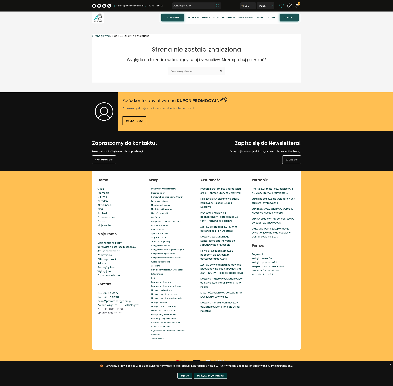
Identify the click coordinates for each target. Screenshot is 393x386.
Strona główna (101, 36)
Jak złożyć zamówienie (265, 270)
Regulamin (258, 254)
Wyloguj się (104, 271)
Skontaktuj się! (104, 159)
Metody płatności (262, 274)
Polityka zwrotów (262, 258)
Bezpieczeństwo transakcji (268, 266)
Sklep (100, 189)
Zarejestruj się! (134, 120)
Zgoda (185, 375)
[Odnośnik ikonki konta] (289, 6)
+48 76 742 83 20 (155, 5)
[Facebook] (94, 6)
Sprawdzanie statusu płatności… (116, 247)
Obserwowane (245, 17)
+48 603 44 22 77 (107, 293)
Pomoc (260, 17)
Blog (216, 17)
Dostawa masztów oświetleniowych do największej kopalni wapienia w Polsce (221, 283)
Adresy (101, 263)
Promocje (193, 17)
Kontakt (289, 17)
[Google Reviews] (109, 6)
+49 (100, 297)
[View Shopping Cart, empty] (297, 6)
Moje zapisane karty (109, 243)
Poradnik (102, 201)
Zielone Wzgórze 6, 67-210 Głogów (117, 305)
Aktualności (104, 205)
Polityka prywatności (264, 262)
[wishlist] (281, 5)
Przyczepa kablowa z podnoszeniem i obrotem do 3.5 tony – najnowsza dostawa (219, 217)
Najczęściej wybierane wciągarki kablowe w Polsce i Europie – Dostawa (219, 203)
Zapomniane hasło (108, 275)
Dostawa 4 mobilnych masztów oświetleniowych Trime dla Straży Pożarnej (220, 307)
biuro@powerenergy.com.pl (130, 5)
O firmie (206, 17)
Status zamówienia (108, 251)
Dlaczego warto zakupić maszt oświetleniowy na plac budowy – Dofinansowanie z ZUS (271, 233)
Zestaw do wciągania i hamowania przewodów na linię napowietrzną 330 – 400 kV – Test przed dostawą (221, 269)
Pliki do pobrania (107, 259)
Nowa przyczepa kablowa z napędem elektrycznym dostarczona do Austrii (216, 255)
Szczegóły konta (107, 267)
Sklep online (172, 17)
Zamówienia (104, 255)
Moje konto (228, 17)
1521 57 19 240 (111, 297)
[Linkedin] (104, 6)
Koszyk (271, 17)
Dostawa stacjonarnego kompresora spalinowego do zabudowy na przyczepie (217, 241)
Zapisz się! (292, 159)
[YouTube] (99, 6)
